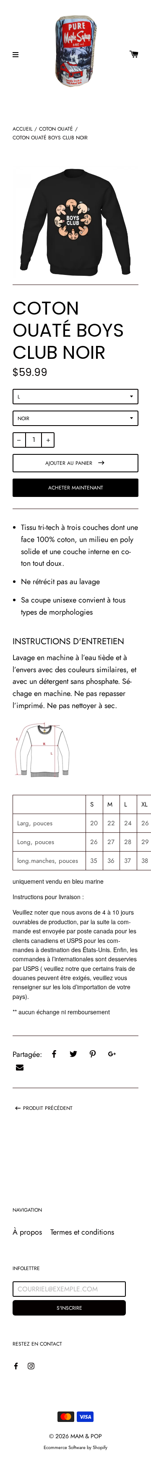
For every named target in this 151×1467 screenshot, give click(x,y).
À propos (27, 1232)
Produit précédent (48, 1108)
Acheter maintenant (75, 487)
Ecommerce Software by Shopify (75, 1447)
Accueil (22, 128)
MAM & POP (86, 1436)
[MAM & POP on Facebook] (16, 1365)
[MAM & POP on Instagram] (31, 1365)
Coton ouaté (56, 128)
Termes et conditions (82, 1232)
